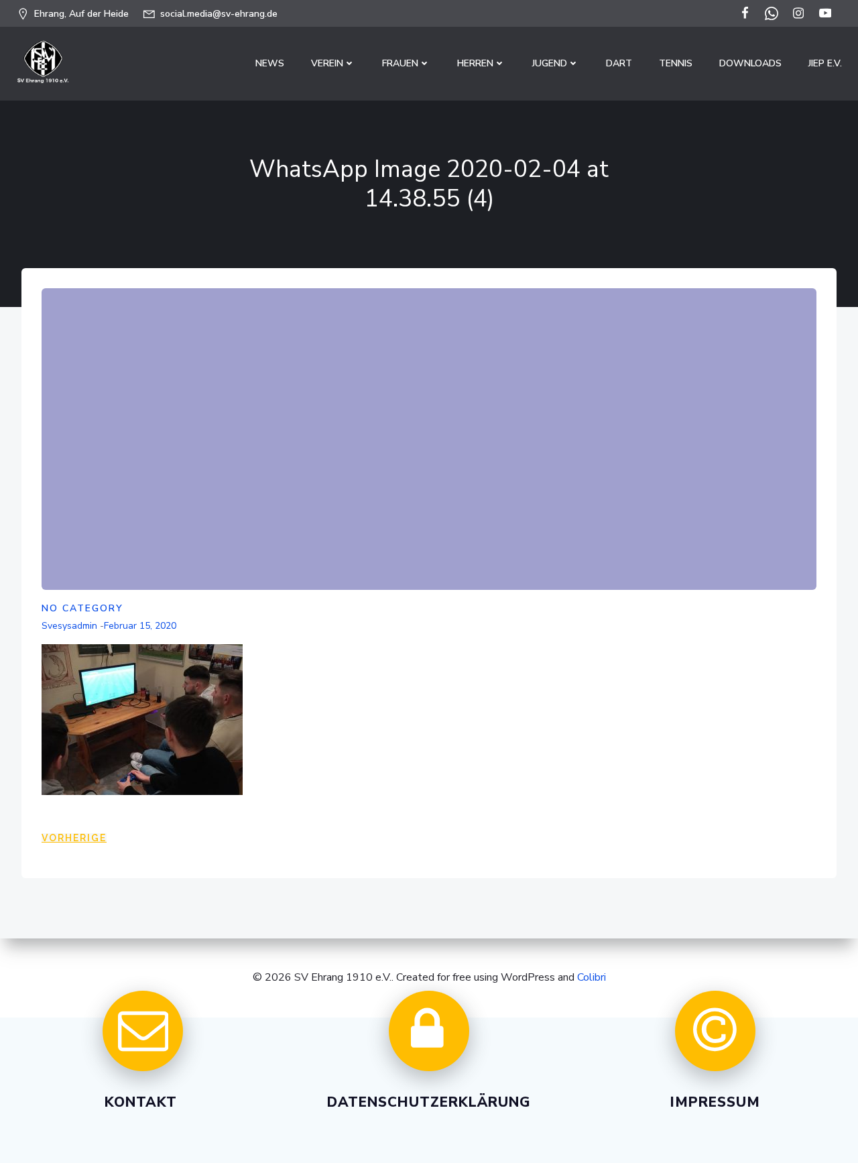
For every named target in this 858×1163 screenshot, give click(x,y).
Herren (475, 63)
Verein (327, 63)
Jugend (549, 63)
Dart (619, 63)
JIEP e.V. (825, 63)
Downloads (750, 63)
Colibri (591, 977)
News (269, 63)
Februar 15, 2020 (140, 625)
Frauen (400, 63)
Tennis (675, 63)
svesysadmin (69, 625)
